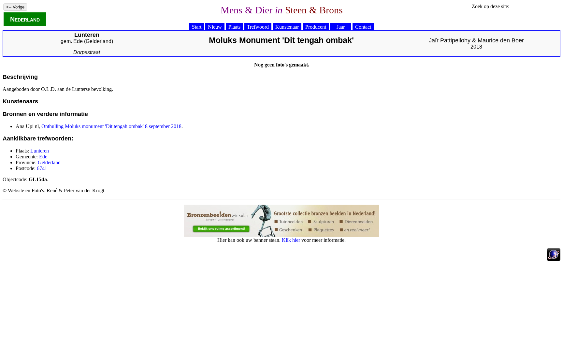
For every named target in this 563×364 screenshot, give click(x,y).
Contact (363, 27)
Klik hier (291, 240)
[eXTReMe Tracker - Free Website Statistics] (553, 259)
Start (196, 27)
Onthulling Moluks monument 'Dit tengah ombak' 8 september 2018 (111, 126)
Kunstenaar (287, 27)
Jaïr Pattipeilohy (449, 40)
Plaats (234, 27)
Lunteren (39, 150)
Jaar (341, 27)
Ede (78, 41)
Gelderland (98, 41)
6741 (42, 168)
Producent (315, 27)
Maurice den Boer (501, 40)
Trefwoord (258, 27)
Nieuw (215, 27)
